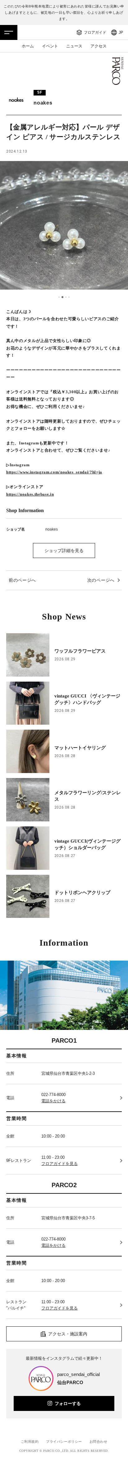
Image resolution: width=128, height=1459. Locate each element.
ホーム (28, 46)
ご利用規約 (30, 1441)
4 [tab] (69, 297)
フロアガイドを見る (59, 1163)
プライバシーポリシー (64, 1441)
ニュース (74, 46)
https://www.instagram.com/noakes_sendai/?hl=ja (54, 472)
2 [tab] (62, 297)
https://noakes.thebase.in (30, 494)
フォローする (68, 1403)
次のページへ (101, 580)
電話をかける (53, 1101)
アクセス (98, 46)
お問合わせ (98, 1441)
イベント (50, 46)
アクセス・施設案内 (67, 1333)
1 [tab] (59, 297)
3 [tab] (65, 297)
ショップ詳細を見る (64, 550)
